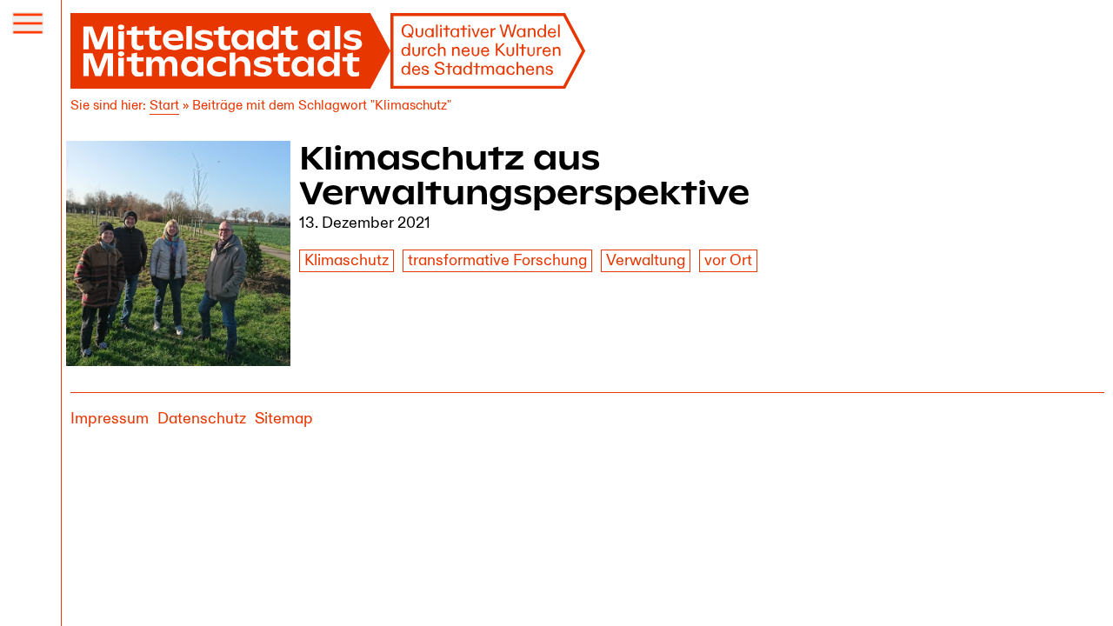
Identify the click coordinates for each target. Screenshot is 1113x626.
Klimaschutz (346, 260)
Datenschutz (201, 419)
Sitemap (284, 419)
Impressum (109, 419)
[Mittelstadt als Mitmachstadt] (328, 51)
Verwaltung (645, 260)
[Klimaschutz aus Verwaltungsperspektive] (178, 253)
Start (164, 105)
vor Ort (728, 260)
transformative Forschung (497, 260)
